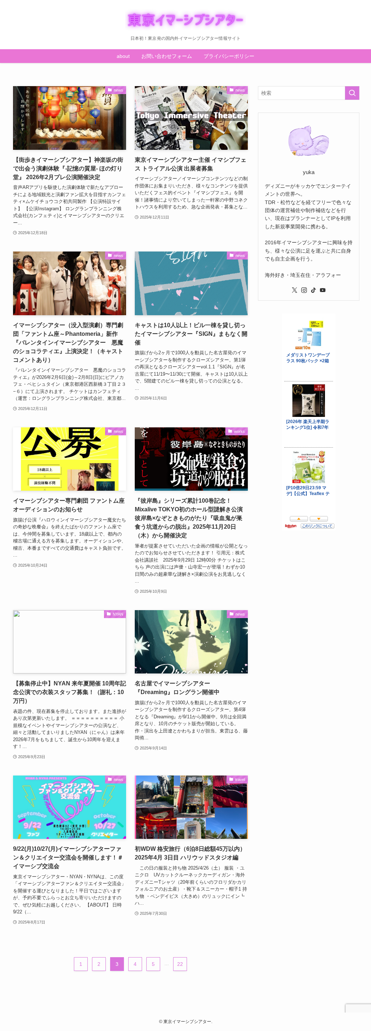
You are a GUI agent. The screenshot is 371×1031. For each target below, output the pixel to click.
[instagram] (304, 290)
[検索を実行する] (352, 93)
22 (180, 964)
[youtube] (322, 290)
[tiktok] (313, 290)
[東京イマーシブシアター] (185, 19)
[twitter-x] (294, 290)
